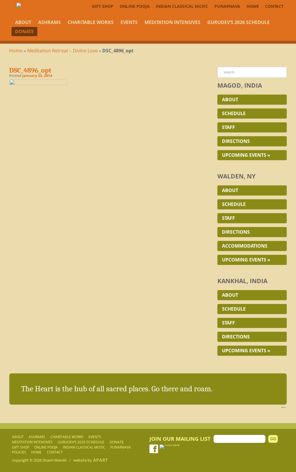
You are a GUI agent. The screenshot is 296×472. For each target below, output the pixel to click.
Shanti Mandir (54, 460)
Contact (274, 6)
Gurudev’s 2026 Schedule (238, 22)
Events (129, 22)
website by (90, 460)
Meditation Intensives (172, 22)
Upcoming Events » (246, 155)
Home (253, 6)
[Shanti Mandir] (35, 5)
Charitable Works (91, 22)
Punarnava (227, 6)
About (23, 22)
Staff (228, 127)
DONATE (24, 31)
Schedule (234, 113)
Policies (19, 452)
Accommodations (244, 246)
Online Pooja (135, 6)
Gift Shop (102, 6)
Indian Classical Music (182, 6)
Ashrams (49, 22)
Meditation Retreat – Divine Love (62, 50)
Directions (236, 141)
